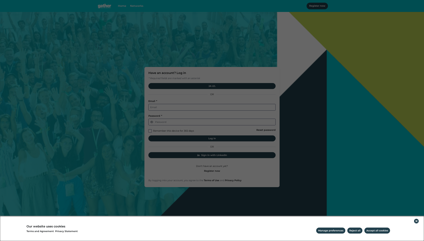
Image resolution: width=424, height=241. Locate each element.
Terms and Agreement (40, 231)
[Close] (416, 221)
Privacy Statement (66, 231)
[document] (212, 228)
